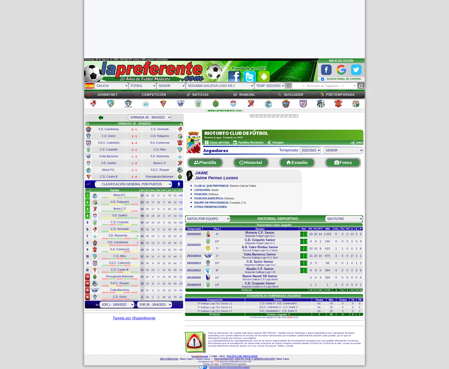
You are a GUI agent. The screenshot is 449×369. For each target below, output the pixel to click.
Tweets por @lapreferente (134, 318)
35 (175, 229)
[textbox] (324, 86)
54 (169, 222)
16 (153, 216)
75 (175, 297)
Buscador (293, 95)
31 (175, 195)
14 (153, 229)
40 (169, 243)
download (178, 184)
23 (175, 209)
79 (169, 195)
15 (153, 222)
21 (153, 195)
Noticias (200, 95)
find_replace (361, 86)
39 (169, 229)
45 (175, 277)
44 (175, 243)
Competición (154, 95)
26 (164, 297)
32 (175, 202)
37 (169, 256)
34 (175, 222)
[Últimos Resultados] (88, 184)
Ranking (247, 95)
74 (175, 290)
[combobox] (324, 85)
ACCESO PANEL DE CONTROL (344, 79)
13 (164, 236)
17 (153, 202)
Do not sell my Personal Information (230, 367)
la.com (200, 356)
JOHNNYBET (107, 95)
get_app (181, 124)
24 (175, 216)
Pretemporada (340, 95)
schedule (87, 124)
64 (169, 202)
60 (175, 263)
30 (147, 195)
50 (175, 270)
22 (169, 297)
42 (169, 236)
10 (158, 202)
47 (169, 216)
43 (169, 249)
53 (175, 236)
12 (153, 243)
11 (164, 229)
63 (169, 209)
